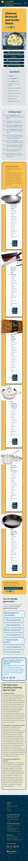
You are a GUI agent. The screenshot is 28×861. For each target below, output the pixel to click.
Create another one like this (13, 588)
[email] (9, 27)
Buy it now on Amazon (15, 243)
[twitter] (14, 27)
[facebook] (11, 27)
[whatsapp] (6, 27)
